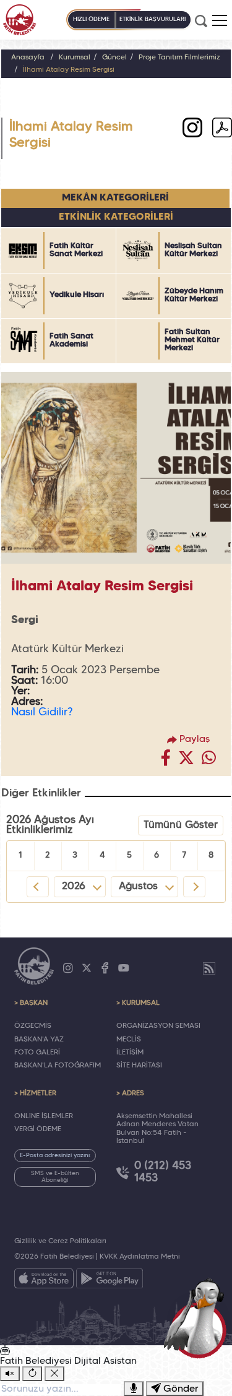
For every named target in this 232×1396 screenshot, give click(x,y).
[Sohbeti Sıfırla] (32, 1373)
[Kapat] (54, 1373)
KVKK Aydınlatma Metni (140, 1257)
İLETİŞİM (130, 1052)
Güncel (114, 57)
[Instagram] (68, 968)
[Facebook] (105, 968)
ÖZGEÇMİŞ (32, 1026)
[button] (219, 20)
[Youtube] (123, 968)
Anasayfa (28, 57)
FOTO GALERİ (37, 1052)
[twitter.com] (186, 761)
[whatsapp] (209, 761)
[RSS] (209, 968)
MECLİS (128, 1039)
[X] (86, 968)
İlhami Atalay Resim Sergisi (68, 70)
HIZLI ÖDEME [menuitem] (91, 19)
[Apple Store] (44, 1281)
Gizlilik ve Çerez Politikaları (60, 1241)
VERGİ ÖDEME (37, 1129)
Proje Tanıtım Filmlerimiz (179, 57)
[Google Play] (109, 1281)
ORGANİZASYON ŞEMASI (158, 1026)
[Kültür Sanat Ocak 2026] (222, 130)
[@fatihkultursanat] (192, 130)
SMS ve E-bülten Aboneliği (55, 1177)
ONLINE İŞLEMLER (43, 1116)
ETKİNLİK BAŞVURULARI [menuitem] (152, 19)
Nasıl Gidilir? (41, 712)
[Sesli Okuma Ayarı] (10, 1373)
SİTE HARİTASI (139, 1065)
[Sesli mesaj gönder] (134, 1388)
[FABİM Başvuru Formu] (198, 1316)
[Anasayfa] (19, 20)
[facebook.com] (166, 761)
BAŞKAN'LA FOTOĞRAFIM (57, 1065)
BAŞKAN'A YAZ (39, 1039)
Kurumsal (74, 57)
